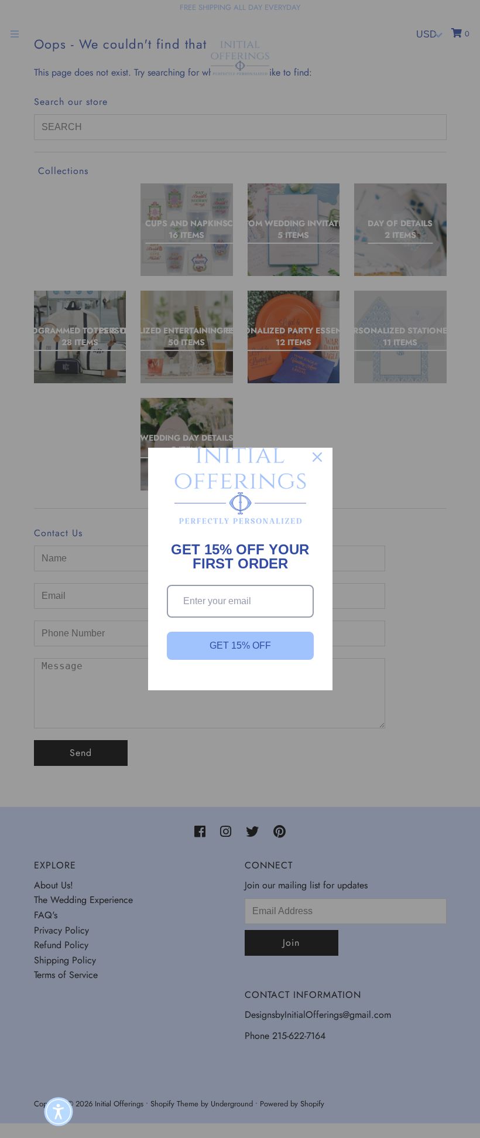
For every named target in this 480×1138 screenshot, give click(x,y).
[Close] (317, 457)
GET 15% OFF (240, 645)
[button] (58, 1111)
